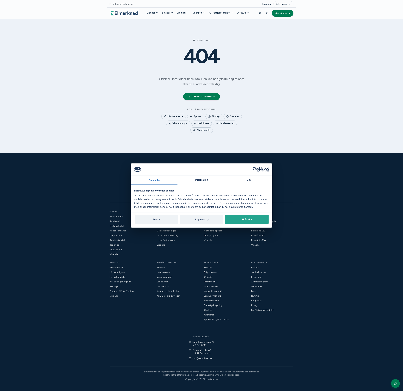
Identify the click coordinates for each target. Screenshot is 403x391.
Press (253, 291)
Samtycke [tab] (154, 180)
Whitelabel (256, 286)
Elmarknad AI (203, 130)
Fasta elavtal (116, 249)
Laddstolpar (163, 286)
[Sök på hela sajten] (267, 13)
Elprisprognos (211, 235)
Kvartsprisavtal (117, 240)
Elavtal (166, 12)
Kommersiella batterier (168, 296)
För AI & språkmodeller (262, 310)
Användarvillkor (212, 300)
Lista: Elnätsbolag (166, 240)
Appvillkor (209, 314)
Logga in (266, 4)
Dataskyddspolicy (213, 305)
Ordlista (208, 277)
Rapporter (256, 300)
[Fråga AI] (260, 13)
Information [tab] (201, 179)
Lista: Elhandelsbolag (167, 235)
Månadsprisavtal (118, 230)
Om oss (255, 267)
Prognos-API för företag (122, 291)
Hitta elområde (117, 277)
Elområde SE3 (258, 235)
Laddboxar (203, 123)
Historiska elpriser (213, 230)
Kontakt (208, 267)
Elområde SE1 (258, 226)
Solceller (234, 116)
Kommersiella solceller (168, 291)
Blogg (254, 305)
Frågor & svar (210, 272)
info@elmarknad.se (202, 358)
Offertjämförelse (219, 12)
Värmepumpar (180, 123)
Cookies (208, 310)
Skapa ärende (211, 286)
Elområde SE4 (258, 240)
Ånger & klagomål (213, 291)
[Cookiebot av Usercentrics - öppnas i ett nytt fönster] (255, 169)
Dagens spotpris (259, 216)
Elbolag (181, 12)
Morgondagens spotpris (263, 221)
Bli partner (256, 277)
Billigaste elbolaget (166, 230)
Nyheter (255, 296)
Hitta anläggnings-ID (120, 281)
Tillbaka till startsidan (203, 96)
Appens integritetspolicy (216, 319)
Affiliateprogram (259, 281)
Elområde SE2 (258, 230)
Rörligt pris (115, 245)
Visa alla (114, 254)
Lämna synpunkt (212, 296)
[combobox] (283, 4)
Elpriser (151, 12)
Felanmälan (210, 281)
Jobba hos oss (258, 272)
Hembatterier (226, 123)
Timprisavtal (116, 235)
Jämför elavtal (282, 13)
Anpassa (200, 219)
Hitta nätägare (117, 272)
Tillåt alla (247, 219)
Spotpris (197, 12)
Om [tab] (249, 179)
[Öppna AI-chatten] (395, 383)
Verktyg (241, 12)
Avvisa (156, 219)
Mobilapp (114, 286)
